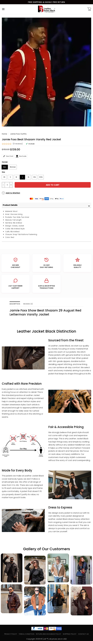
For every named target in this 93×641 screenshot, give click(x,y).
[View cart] (89, 9)
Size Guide (22, 156)
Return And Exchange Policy (48, 634)
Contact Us (83, 634)
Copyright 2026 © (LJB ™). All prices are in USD (46, 639)
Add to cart (52, 185)
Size (3, 172)
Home (4, 134)
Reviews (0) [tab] (28, 304)
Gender (5, 162)
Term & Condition (26, 634)
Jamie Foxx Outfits (18, 134)
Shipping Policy (70, 634)
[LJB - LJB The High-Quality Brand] (46, 9)
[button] (3, 9)
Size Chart (9, 156)
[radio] (5, 167)
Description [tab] (15, 304)
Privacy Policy (10, 634)
